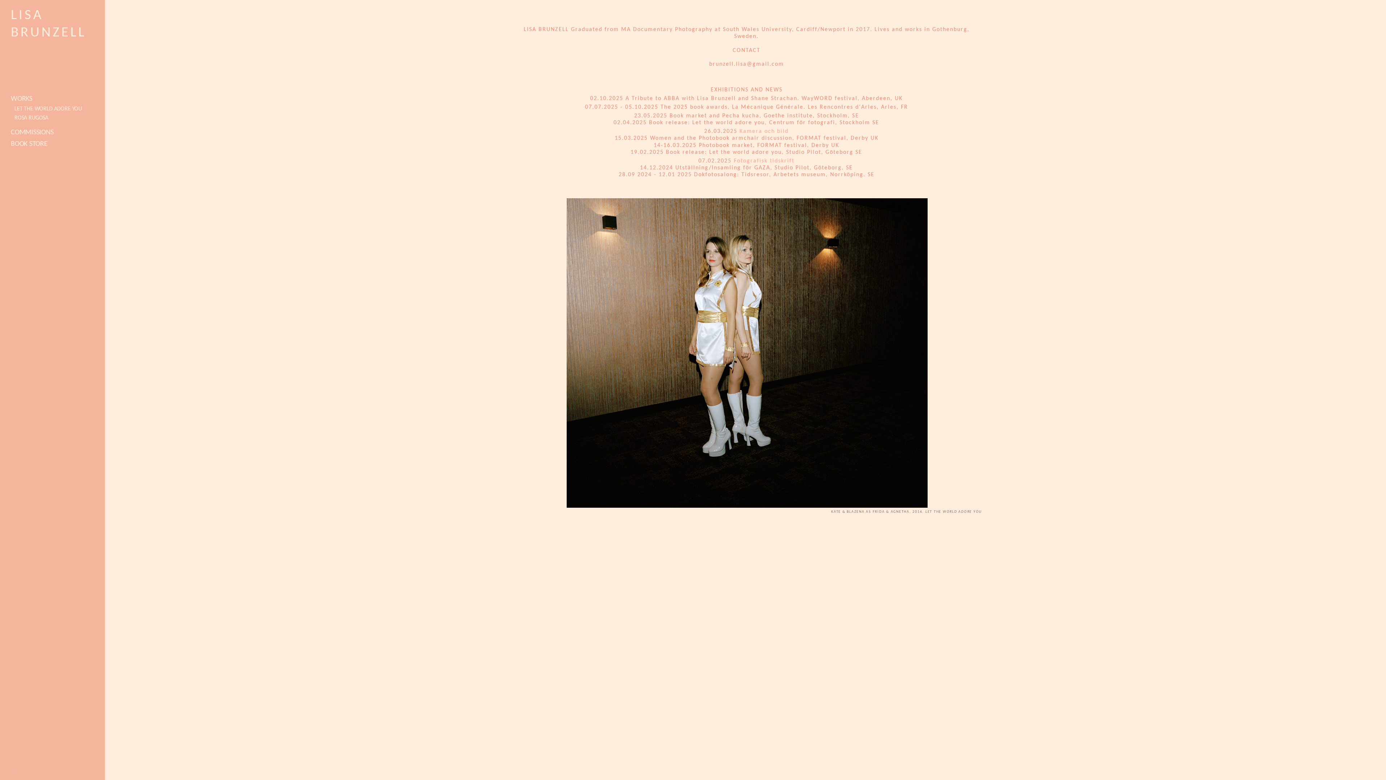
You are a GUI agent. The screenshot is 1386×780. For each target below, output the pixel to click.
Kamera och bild (764, 131)
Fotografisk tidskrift (764, 161)
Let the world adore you (48, 109)
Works (21, 99)
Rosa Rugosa (31, 118)
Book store (29, 144)
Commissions (32, 132)
